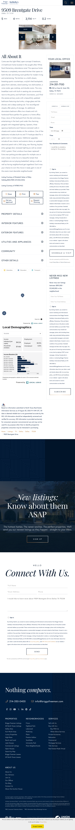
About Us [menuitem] (8, 772)
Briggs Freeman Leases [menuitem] (13, 754)
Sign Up (37, 539)
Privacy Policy (56, 262)
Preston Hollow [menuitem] (31, 737)
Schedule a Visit (65, 106)
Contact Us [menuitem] (9, 786)
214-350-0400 (17, 701)
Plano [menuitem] (28, 734)
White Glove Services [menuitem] (57, 732)
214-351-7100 (57, 84)
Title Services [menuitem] (52, 746)
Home (3, 431)
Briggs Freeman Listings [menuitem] (13, 723)
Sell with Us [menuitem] (52, 723)
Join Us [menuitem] (7, 778)
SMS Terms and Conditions (62, 237)
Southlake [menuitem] (29, 740)
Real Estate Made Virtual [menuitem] (56, 749)
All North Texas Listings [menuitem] (13, 726)
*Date (51, 127)
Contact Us (53, 94)
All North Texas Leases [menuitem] (13, 757)
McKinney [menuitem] (29, 732)
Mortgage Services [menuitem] (54, 743)
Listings (10, 431)
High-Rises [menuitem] (8, 737)
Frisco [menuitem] (28, 723)
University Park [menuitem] (31, 743)
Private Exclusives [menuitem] (54, 734)
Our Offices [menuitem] (9, 780)
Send (37, 651)
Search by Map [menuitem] (10, 751)
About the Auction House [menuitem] (13, 789)
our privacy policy (34, 641)
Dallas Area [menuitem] (9, 729)
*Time (51, 135)
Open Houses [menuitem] (9, 749)
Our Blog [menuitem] (8, 783)
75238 (34, 431)
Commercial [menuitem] (52, 740)
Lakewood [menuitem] (29, 729)
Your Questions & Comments (58, 143)
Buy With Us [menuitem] (54, 729)
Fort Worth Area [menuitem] (10, 732)
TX (16, 431)
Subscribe (60, 392)
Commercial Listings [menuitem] (12, 746)
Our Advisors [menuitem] (9, 775)
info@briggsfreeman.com (49, 701)
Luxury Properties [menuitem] (11, 734)
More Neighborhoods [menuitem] (33, 746)
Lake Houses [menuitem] (9, 743)
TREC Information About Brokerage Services (36, 809)
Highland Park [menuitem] (30, 726)
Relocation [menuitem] (51, 737)
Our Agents (60, 94)
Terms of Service (64, 262)
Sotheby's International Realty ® (12, 801)
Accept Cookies (37, 826)
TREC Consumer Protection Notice (14, 809)
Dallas (21, 431)
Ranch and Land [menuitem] (10, 740)
